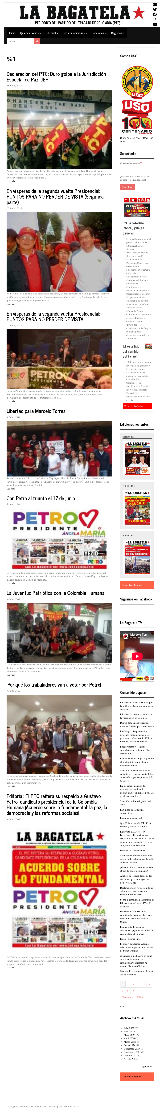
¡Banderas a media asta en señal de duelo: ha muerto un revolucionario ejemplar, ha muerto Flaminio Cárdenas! (136, 961)
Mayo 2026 (129, 1034)
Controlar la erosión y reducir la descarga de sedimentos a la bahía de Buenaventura (137, 859)
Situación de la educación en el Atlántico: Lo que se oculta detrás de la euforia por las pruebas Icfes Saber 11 (137, 775)
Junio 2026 (129, 1031)
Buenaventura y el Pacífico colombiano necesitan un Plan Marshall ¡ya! (135, 750)
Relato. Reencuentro (130, 938)
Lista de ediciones (74, 32)
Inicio (12, 32)
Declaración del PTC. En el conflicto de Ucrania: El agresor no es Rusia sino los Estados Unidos (136, 916)
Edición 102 (129, 535)
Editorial (51, 32)
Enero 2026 (129, 1045)
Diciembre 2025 (132, 1048)
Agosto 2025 (130, 1058)
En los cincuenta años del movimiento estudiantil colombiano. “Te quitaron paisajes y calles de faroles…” (137, 791)
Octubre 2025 (131, 1055)
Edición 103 (129, 486)
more (122, 1006)
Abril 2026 (129, 1038)
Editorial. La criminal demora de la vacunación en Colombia (136, 716)
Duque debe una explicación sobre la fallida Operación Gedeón (137, 724)
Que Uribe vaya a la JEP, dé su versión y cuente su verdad (135, 824)
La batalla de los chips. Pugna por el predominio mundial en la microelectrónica (137, 762)
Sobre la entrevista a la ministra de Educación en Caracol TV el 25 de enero (137, 903)
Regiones (117, 32)
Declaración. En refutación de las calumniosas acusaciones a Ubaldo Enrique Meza (136, 891)
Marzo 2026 (130, 1041)
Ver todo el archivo (132, 1076)
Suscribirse (127, 187)
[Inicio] (82, 15)
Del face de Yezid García (132, 850)
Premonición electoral (131, 818)
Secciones (98, 32)
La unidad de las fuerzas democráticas (132, 811)
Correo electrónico (130, 163)
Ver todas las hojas (133, 406)
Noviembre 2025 (132, 1052)
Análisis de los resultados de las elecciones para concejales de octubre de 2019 (136, 879)
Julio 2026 (129, 1027)
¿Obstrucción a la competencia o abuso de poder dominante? (136, 869)
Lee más (11, 181)
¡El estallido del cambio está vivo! (131, 351)
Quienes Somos (29, 32)
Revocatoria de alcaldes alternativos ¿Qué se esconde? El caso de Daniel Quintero (136, 930)
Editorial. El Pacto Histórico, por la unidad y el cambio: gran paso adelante (136, 706)
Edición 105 (129, 436)
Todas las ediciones (132, 584)
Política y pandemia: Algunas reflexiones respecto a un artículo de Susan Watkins (136, 947)
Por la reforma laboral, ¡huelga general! (133, 228)
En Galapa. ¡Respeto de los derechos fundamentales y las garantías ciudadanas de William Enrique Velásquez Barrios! (136, 736)
